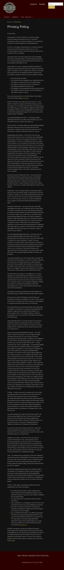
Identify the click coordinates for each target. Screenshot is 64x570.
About (19, 555)
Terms (38, 555)
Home (10, 22)
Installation (15, 17)
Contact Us (33, 4)
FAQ (22, 17)
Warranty (24, 555)
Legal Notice (32, 555)
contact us (26, 98)
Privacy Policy (45, 555)
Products (6, 17)
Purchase (42, 4)
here (12, 517)
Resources (28, 17)
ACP (35, 562)
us (26, 525)
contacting (22, 525)
